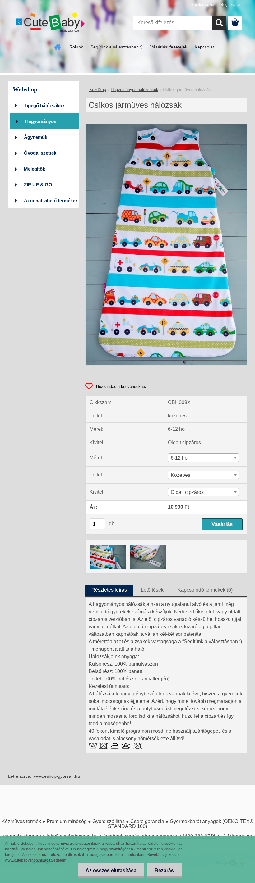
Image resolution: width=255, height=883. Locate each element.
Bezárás (164, 870)
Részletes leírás (109, 590)
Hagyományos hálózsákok (40, 124)
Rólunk (76, 46)
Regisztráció (231, 4)
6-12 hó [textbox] (179, 458)
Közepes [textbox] (180, 475)
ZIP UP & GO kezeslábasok (38, 187)
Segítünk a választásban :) (116, 46)
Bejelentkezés (203, 4)
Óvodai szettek (40, 153)
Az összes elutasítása (111, 870)
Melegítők (34, 168)
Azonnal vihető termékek (51, 200)
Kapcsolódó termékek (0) (205, 590)
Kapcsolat (204, 46)
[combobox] (203, 457)
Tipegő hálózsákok (44, 105)
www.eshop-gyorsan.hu (57, 776)
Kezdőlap (97, 89)
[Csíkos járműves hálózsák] (166, 126)
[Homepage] (58, 47)
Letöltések (152, 590)
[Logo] (51, 23)
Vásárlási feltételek (168, 46)
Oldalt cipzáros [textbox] (187, 492)
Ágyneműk (35, 137)
